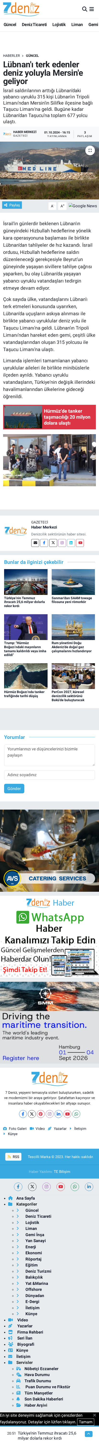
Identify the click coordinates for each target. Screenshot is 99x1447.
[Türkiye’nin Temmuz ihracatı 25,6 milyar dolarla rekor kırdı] (26, 581)
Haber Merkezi (44, 527)
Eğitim (31, 1265)
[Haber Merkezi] (15, 530)
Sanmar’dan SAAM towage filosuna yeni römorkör (72, 600)
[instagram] (46, 1187)
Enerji (30, 1246)
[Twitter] (53, 543)
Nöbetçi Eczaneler (41, 1368)
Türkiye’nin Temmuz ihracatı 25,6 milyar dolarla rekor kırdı (24, 602)
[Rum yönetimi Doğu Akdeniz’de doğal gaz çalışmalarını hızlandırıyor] (73, 626)
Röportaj (33, 1259)
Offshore (33, 1289)
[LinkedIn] (58, 1114)
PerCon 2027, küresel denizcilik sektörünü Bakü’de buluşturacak (68, 696)
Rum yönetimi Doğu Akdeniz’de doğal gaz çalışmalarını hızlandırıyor (72, 647)
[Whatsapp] (76, 1114)
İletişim (80, 1129)
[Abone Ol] (83, 205)
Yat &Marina (36, 1283)
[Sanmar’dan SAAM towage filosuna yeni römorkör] (73, 581)
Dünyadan (34, 1295)
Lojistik (59, 24)
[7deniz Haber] (21, 9)
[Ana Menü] (91, 9)
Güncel (10, 24)
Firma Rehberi (29, 1332)
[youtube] (60, 1187)
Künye (13, 1134)
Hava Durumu (37, 1374)
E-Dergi (32, 1301)
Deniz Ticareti (34, 24)
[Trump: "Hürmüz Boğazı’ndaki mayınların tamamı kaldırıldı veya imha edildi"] (26, 626)
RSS (15, 1157)
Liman (77, 24)
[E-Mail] (35, 543)
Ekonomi (33, 1252)
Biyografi (25, 1344)
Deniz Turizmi (38, 1271)
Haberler (11, 56)
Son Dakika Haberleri (44, 1399)
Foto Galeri (18, 1129)
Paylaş (14, 205)
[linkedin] (89, 1187)
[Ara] (84, 9)
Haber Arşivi (36, 1405)
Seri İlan (24, 1338)
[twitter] (32, 1187)
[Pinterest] (41, 1114)
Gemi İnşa (34, 1234)
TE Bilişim (62, 1171)
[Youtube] (80, 543)
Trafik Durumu (38, 1380)
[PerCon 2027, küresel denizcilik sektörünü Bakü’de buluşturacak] (73, 675)
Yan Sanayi (35, 1240)
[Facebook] (44, 543)
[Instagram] (62, 543)
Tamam (86, 1422)
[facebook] (18, 1187)
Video (40, 1129)
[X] (32, 1114)
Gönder (14, 788)
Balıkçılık (34, 1277)
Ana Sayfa (25, 1198)
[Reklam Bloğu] (49, 850)
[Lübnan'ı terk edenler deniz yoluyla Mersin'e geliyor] (49, 170)
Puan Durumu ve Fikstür (47, 1386)
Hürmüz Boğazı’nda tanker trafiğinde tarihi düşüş (24, 694)
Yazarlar (60, 1129)
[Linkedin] (71, 543)
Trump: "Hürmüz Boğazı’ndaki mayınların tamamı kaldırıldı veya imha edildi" (25, 649)
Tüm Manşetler (39, 1393)
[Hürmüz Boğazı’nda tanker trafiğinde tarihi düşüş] (26, 675)
